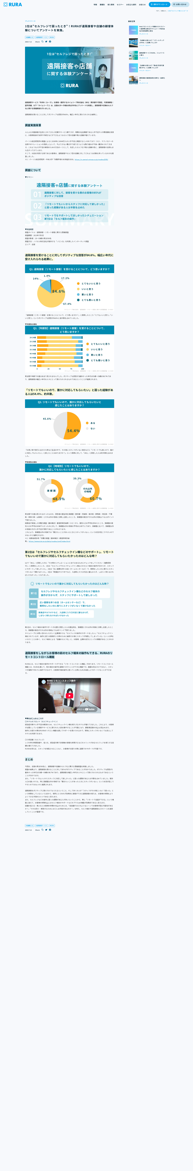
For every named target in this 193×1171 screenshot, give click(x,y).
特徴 (95, 4)
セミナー (120, 4)
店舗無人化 (30, 37)
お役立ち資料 (131, 4)
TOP (157, 11)
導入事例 (110, 4)
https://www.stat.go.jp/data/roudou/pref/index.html (49, 541)
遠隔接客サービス (42, 37)
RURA (52, 37)
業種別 (102, 4)
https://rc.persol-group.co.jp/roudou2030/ (91, 159)
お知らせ (142, 4)
